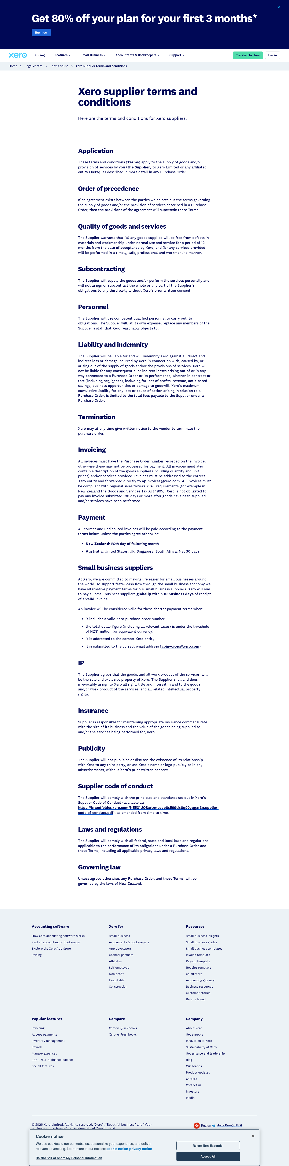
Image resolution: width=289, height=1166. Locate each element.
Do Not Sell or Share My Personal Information (69, 1158)
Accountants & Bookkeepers (136, 55)
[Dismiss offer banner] (278, 7)
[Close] (253, 1136)
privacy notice (140, 1148)
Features (61, 55)
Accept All (208, 1156)
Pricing (39, 55)
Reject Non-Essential (208, 1145)
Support (175, 55)
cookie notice (117, 1148)
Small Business (92, 55)
